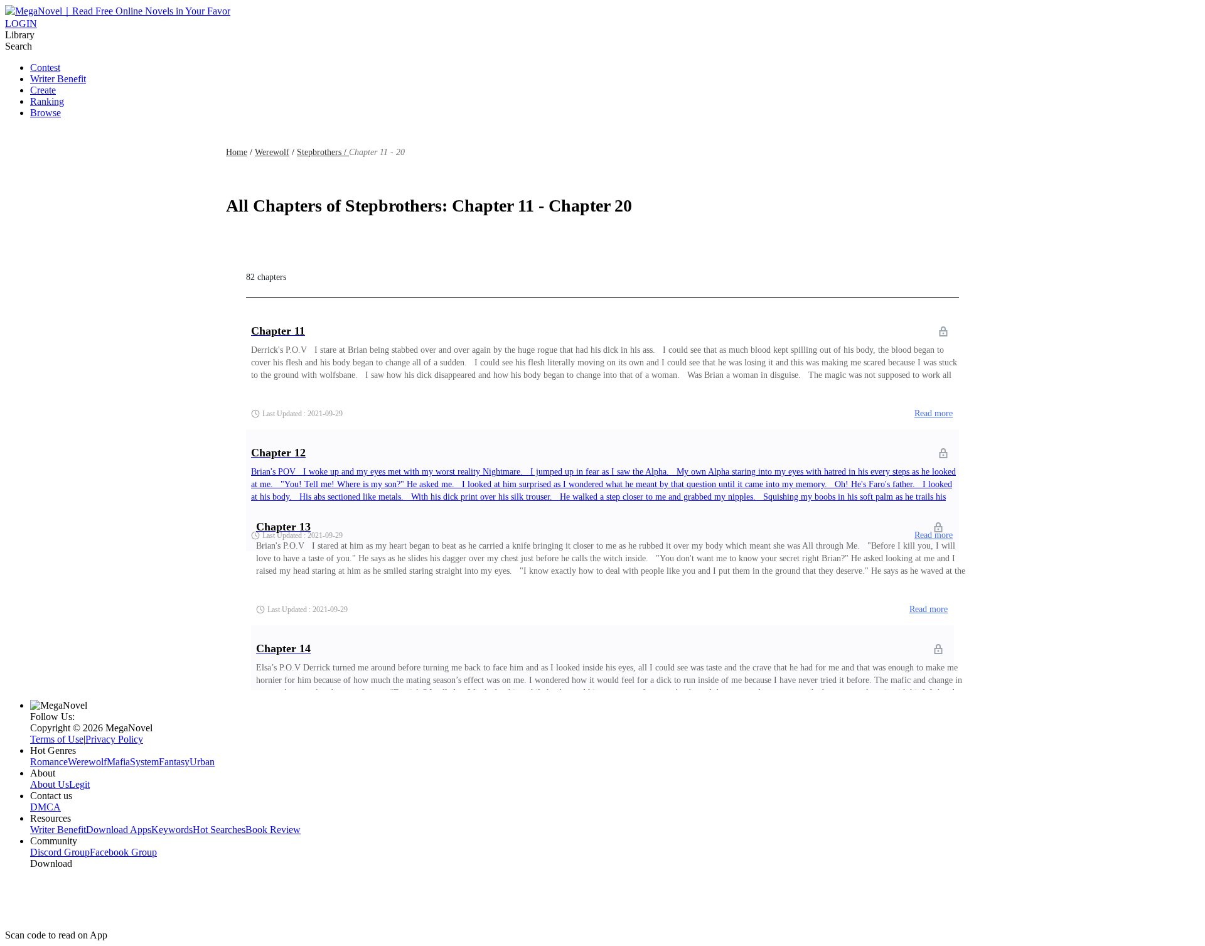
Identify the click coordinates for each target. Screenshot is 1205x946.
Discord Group (60, 852)
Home (236, 152)
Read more (933, 413)
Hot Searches (219, 829)
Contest (45, 67)
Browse (45, 112)
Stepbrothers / (323, 152)
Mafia (118, 761)
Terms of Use (56, 739)
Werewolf (272, 152)
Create (43, 90)
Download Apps (118, 829)
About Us (49, 784)
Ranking (47, 101)
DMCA (45, 807)
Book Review (273, 829)
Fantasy (174, 761)
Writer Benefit (58, 78)
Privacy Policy (114, 739)
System (144, 761)
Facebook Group (123, 852)
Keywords (172, 829)
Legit (79, 784)
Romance (49, 761)
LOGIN (21, 23)
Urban (202, 761)
